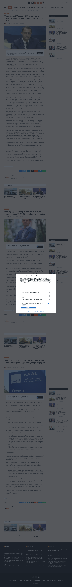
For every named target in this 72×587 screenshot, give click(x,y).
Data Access (36, 311)
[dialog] (36, 293)
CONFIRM (28, 307)
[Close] (54, 276)
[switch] (49, 292)
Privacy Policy (42, 311)
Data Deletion (30, 311)
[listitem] (36, 290)
